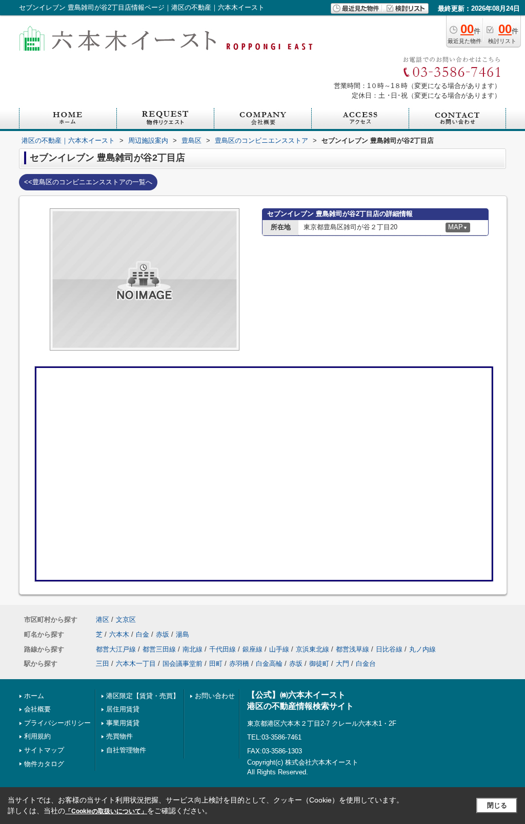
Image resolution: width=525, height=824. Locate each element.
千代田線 (222, 649)
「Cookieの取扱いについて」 (106, 811)
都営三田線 (159, 649)
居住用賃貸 (122, 709)
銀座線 (252, 649)
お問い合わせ (215, 696)
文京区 (126, 619)
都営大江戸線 (116, 649)
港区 (102, 619)
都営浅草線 (352, 649)
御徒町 (319, 663)
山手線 (279, 649)
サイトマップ (44, 750)
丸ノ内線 (422, 649)
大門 (342, 663)
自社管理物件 (126, 750)
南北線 (193, 649)
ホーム (34, 696)
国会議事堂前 (183, 663)
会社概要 (37, 709)
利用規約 (37, 736)
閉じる (497, 805)
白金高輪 (269, 663)
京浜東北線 (312, 649)
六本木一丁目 (136, 663)
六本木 (119, 634)
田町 (216, 663)
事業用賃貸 (122, 723)
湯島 (182, 634)
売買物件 (119, 736)
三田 (102, 663)
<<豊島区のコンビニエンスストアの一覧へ (88, 182)
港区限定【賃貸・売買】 (142, 696)
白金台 (366, 663)
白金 (142, 634)
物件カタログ (44, 764)
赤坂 (162, 634)
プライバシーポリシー (57, 723)
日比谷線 (389, 649)
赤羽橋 (239, 663)
